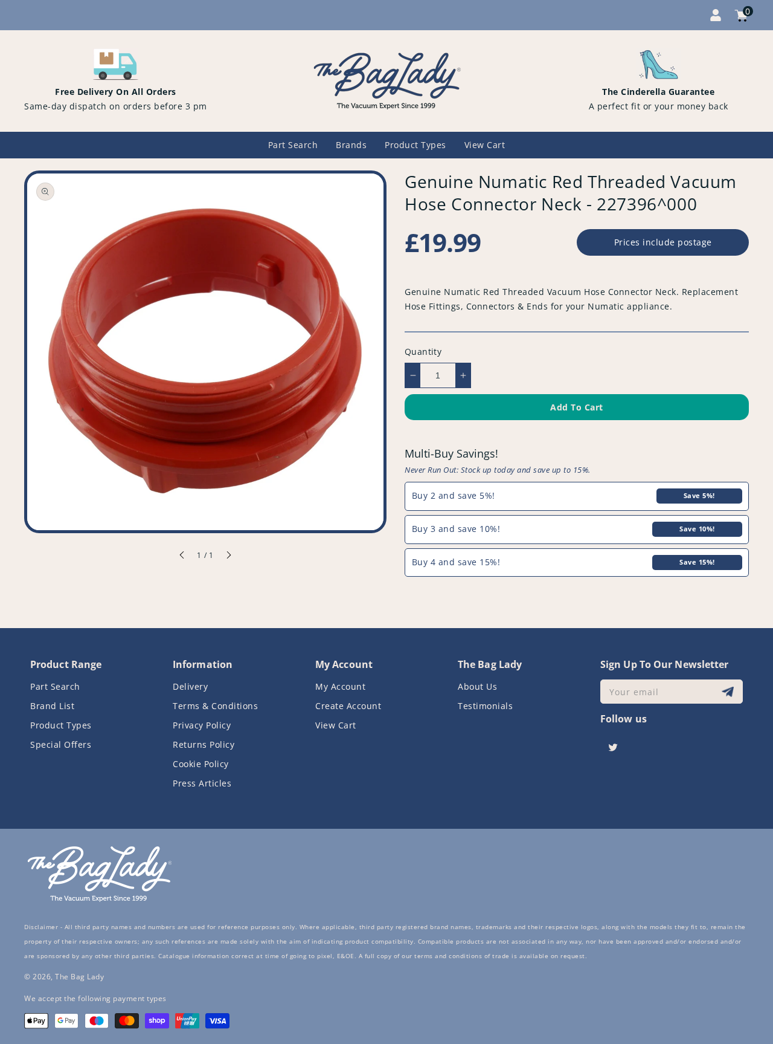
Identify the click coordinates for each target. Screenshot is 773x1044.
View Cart (335, 725)
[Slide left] (182, 556)
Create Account (348, 706)
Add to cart (576, 407)
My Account (340, 686)
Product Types (61, 725)
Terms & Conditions (215, 706)
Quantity (423, 351)
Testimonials (485, 706)
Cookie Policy (201, 764)
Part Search (55, 686)
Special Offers (60, 744)
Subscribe (729, 691)
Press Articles (202, 783)
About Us (477, 686)
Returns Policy (203, 744)
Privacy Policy (202, 725)
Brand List (52, 706)
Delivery (190, 686)
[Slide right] (228, 556)
